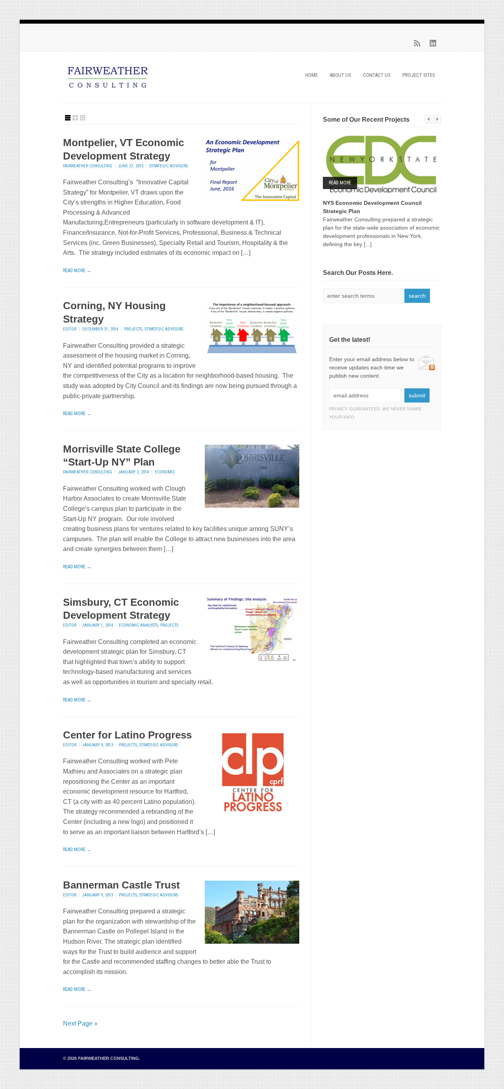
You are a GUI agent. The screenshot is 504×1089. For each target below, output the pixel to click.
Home (311, 75)
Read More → (77, 270)
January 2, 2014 (133, 472)
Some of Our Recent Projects (366, 119)
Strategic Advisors (168, 166)
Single (67, 118)
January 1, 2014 (97, 625)
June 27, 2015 (130, 166)
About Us (340, 75)
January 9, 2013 (97, 745)
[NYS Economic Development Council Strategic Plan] (382, 164)
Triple (82, 118)
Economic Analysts (138, 625)
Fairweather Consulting (87, 166)
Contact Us (377, 75)
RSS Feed (417, 43)
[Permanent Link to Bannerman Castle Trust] (252, 941)
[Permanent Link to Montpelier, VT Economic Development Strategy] (252, 199)
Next (437, 119)
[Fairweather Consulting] (108, 88)
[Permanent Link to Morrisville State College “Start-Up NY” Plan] (252, 505)
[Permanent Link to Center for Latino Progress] (252, 810)
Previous (428, 119)
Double (75, 118)
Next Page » (80, 1023)
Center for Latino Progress (127, 735)
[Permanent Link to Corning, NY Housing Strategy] (252, 351)
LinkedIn (433, 43)
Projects (133, 329)
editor (69, 329)
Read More (340, 183)
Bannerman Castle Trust (121, 885)
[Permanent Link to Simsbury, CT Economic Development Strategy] (252, 658)
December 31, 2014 (100, 329)
